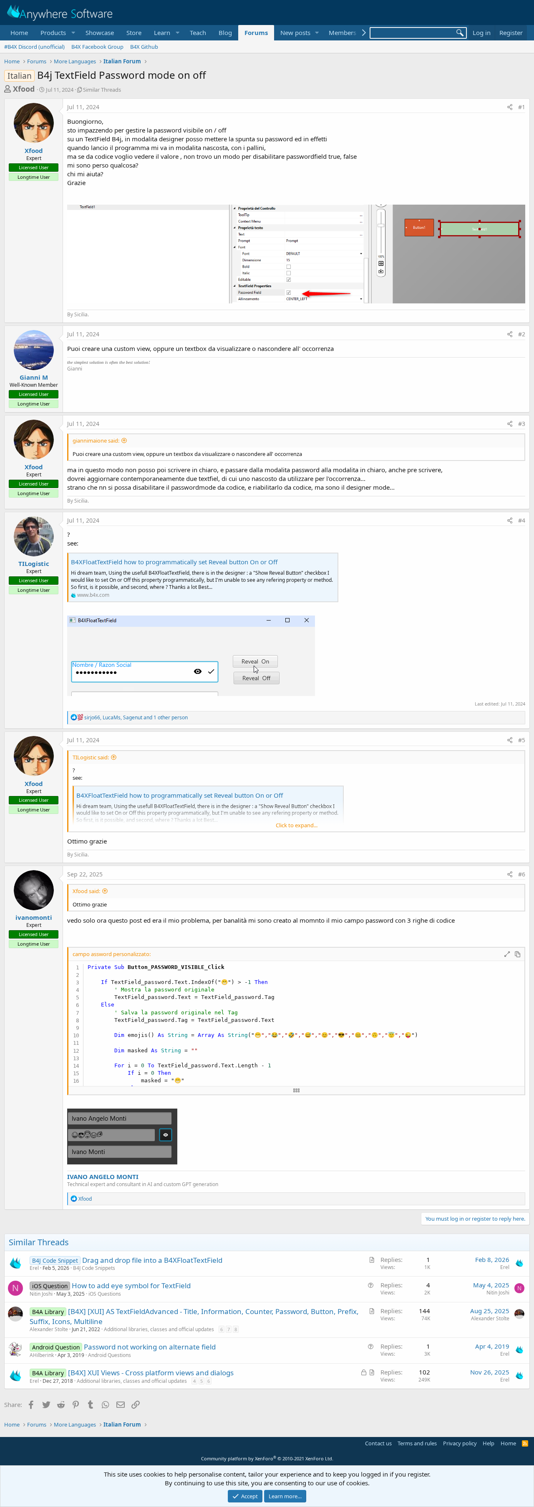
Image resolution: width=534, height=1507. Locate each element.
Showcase (100, 32)
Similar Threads (102, 89)
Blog (225, 32)
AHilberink (42, 1355)
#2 (521, 334)
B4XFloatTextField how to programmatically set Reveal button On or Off (174, 562)
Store (133, 32)
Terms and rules (417, 1443)
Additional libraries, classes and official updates (159, 1329)
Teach (198, 32)
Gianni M (34, 377)
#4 (521, 520)
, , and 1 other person (136, 717)
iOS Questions (104, 1293)
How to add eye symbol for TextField (131, 1285)
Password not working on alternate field (150, 1347)
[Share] (509, 107)
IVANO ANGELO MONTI (103, 1176)
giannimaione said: (96, 440)
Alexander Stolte (49, 1329)
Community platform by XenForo (267, 1458)
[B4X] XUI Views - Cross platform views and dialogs (151, 1372)
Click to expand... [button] (296, 825)
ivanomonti (33, 917)
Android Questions (109, 1355)
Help (488, 1443)
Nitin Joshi (41, 1293)
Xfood (24, 89)
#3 (521, 424)
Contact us (378, 1443)
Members (342, 32)
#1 (521, 107)
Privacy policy (460, 1443)
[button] (56, 32)
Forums (256, 32)
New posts (295, 32)
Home (19, 32)
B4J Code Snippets (94, 1268)
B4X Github (144, 46)
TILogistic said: (91, 757)
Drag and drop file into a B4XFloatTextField (152, 1260)
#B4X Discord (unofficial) (34, 46)
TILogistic (33, 563)
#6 (521, 874)
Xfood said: (86, 891)
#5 (521, 740)
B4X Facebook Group (97, 46)
